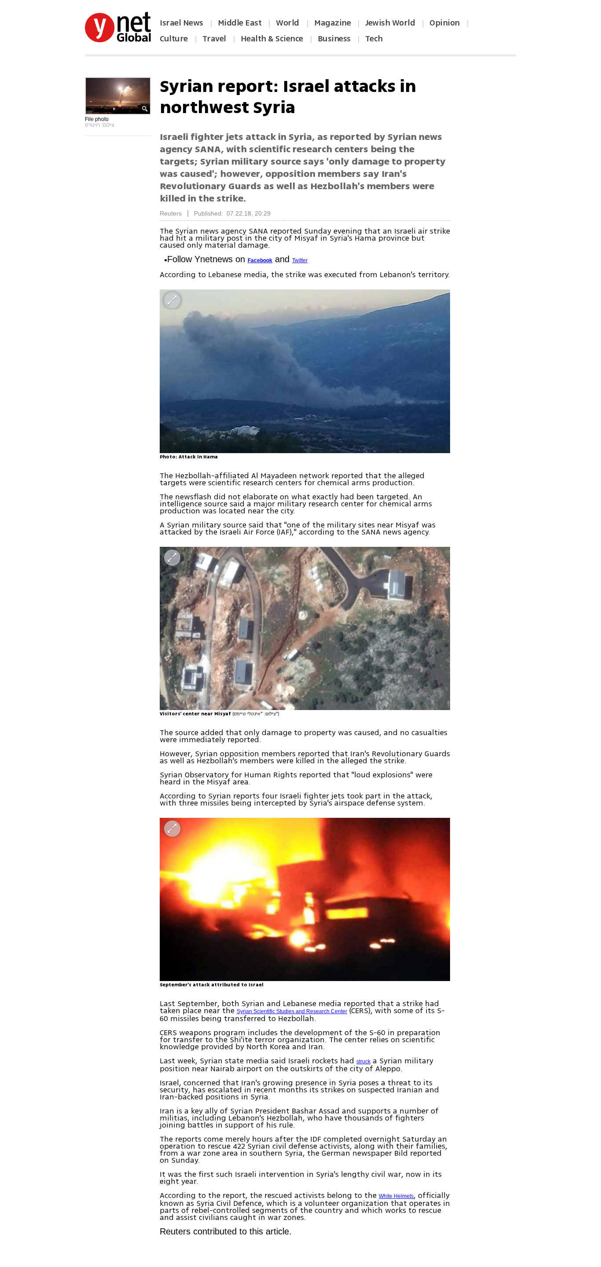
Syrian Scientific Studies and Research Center (292, 1011)
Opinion (444, 23)
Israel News (181, 23)
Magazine (332, 23)
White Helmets (396, 1196)
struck (363, 1061)
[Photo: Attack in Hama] (305, 371)
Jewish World (390, 23)
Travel (214, 39)
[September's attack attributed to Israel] (305, 899)
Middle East (240, 23)
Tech (374, 39)
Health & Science (272, 39)
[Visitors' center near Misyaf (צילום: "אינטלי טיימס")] (305, 628)
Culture (174, 39)
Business (334, 39)
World (288, 23)
